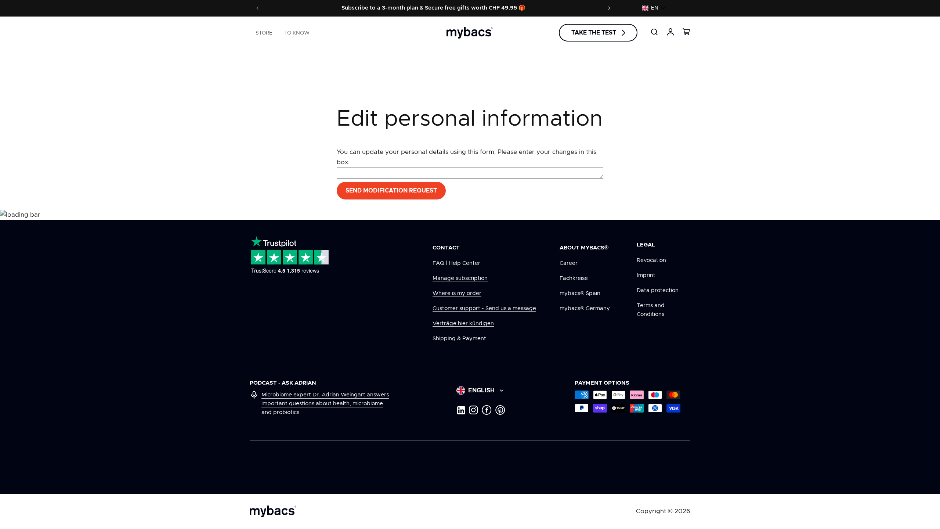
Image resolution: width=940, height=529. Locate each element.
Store (264, 33)
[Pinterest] (500, 410)
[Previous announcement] (257, 8)
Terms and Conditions (651, 310)
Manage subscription (460, 278)
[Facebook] (487, 410)
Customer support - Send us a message (484, 308)
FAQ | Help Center (456, 263)
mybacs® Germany (585, 308)
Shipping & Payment (459, 338)
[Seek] (654, 32)
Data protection (658, 290)
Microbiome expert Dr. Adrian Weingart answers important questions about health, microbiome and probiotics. (325, 403)
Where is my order (457, 293)
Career (569, 263)
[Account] (670, 32)
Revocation (651, 260)
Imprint (646, 275)
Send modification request (391, 191)
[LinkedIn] (460, 410)
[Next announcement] (609, 8)
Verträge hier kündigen (463, 323)
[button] (653, 8)
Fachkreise (574, 278)
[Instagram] (473, 410)
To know (297, 33)
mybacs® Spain (580, 293)
